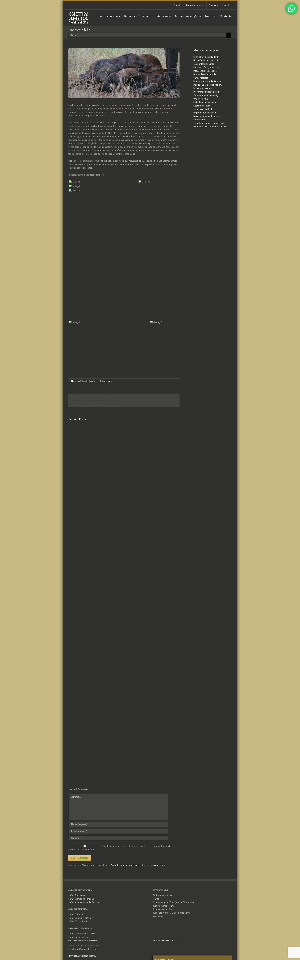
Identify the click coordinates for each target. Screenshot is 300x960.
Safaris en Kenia (78, 909)
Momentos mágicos (206, 50)
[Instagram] (197, 945)
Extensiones (160, 890)
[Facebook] (188, 945)
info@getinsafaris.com (86, 949)
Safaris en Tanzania (80, 890)
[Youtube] (192, 945)
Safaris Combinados (80, 928)
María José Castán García (83, 381)
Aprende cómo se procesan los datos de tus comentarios (138, 865)
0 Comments (106, 381)
